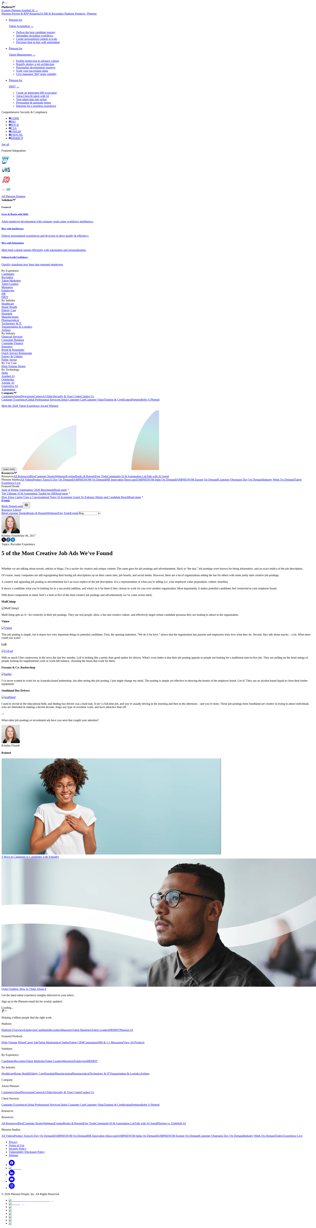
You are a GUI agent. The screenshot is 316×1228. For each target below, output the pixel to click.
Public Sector (9, 359)
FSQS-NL (17, 134)
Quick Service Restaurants (16, 353)
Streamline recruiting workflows (34, 35)
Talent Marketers (11, 280)
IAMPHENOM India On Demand (156, 479)
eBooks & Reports (84, 476)
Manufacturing (9, 316)
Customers (7, 396)
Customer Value (94, 399)
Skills (4, 372)
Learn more (9, 469)
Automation (8, 389)
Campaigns (90, 1042)
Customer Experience (13, 399)
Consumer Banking (12, 339)
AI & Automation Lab (134, 476)
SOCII (15, 125)
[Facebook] (12, 1164)
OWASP (16, 131)
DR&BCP (17, 138)
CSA (14, 128)
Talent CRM (76, 1042)
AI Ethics (48, 396)
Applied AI (7, 376)
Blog (32, 476)
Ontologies (7, 379)
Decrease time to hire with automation (38, 42)
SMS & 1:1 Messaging (110, 1042)
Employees (7, 290)
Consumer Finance (12, 343)
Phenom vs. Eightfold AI (171, 1123)
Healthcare (7, 303)
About (17, 396)
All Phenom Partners (13, 196)
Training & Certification (117, 399)
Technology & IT (11, 323)
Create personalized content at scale (36, 38)
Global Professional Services (42, 399)
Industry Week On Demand (278, 479)
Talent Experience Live (289, 1135)
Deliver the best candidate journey (35, 32)
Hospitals (6, 313)
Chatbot (64, 1042)
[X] (15, 1168)
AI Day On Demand (61, 479)
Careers (38, 396)
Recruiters (7, 277)
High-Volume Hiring (13, 366)
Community (114, 476)
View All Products (133, 1042)
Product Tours (41, 479)
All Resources (21, 476)
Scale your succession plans (32, 70)
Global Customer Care (72, 399)
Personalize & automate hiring (33, 102)
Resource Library (11, 509)
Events (70, 476)
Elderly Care (8, 310)
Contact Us (87, 396)
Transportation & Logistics (16, 326)
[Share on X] (3, 541)
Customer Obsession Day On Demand (240, 479)
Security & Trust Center (67, 396)
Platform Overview (12, 1030)
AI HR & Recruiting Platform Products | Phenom (68, 13)
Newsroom (27, 396)
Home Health (9, 307)
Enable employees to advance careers (37, 60)
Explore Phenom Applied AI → (19, 10)
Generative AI (9, 386)
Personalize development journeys (35, 67)
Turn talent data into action (31, 99)
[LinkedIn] (12, 1174)
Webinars (60, 476)
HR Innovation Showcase (121, 479)
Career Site (31, 1042)
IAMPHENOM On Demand (89, 479)
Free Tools (101, 476)
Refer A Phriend (150, 399)
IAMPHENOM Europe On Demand (197, 479)
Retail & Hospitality (13, 349)
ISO (13, 121)
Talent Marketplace (49, 1042)
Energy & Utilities (11, 356)
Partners (136, 399)
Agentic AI (7, 382)
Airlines (6, 330)
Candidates (7, 274)
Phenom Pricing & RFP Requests (20, 13)
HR (3, 293)
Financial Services (11, 336)
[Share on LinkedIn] (13, 541)
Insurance (7, 346)
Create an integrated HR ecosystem (36, 92)
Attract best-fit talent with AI (32, 96)
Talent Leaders (9, 283)
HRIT (4, 297)
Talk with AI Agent (158, 476)
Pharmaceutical (10, 320)
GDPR (15, 118)
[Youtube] (12, 1181)
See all (5, 144)
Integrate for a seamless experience (36, 105)
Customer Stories (45, 476)
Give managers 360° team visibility (36, 74)
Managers (7, 287)
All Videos (26, 479)
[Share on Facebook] (8, 541)
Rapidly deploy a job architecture (35, 64)
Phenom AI (126, 1030)
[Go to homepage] (158, 3)
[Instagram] (12, 1187)
